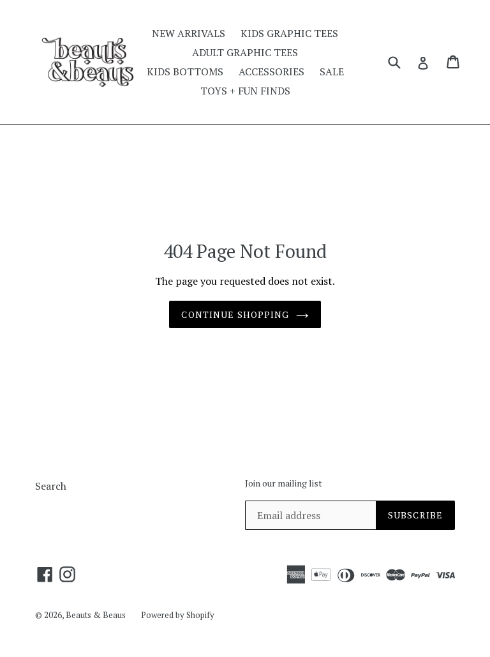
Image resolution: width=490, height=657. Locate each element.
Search (50, 486)
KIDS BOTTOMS (185, 71)
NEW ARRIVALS (188, 33)
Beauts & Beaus (96, 615)
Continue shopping (235, 314)
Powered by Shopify (177, 615)
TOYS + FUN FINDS (245, 91)
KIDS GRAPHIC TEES (289, 33)
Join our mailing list (283, 483)
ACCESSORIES (271, 71)
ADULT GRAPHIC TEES (245, 52)
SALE (332, 71)
